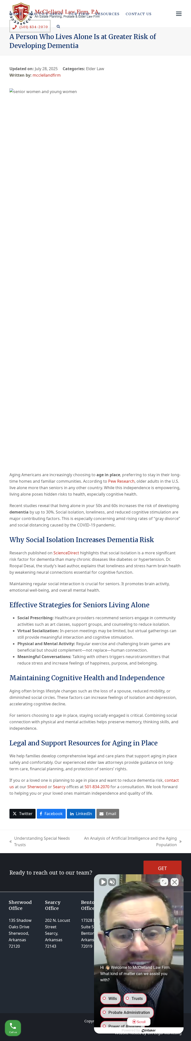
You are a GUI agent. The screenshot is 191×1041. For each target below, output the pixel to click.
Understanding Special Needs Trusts (39, 841)
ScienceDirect (66, 553)
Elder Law (95, 68)
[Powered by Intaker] (148, 1030)
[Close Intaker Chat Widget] (175, 882)
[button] (58, 26)
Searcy (59, 786)
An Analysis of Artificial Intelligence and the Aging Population (127, 841)
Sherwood (37, 786)
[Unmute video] (103, 882)
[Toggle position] (164, 882)
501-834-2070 (97, 786)
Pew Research (121, 481)
